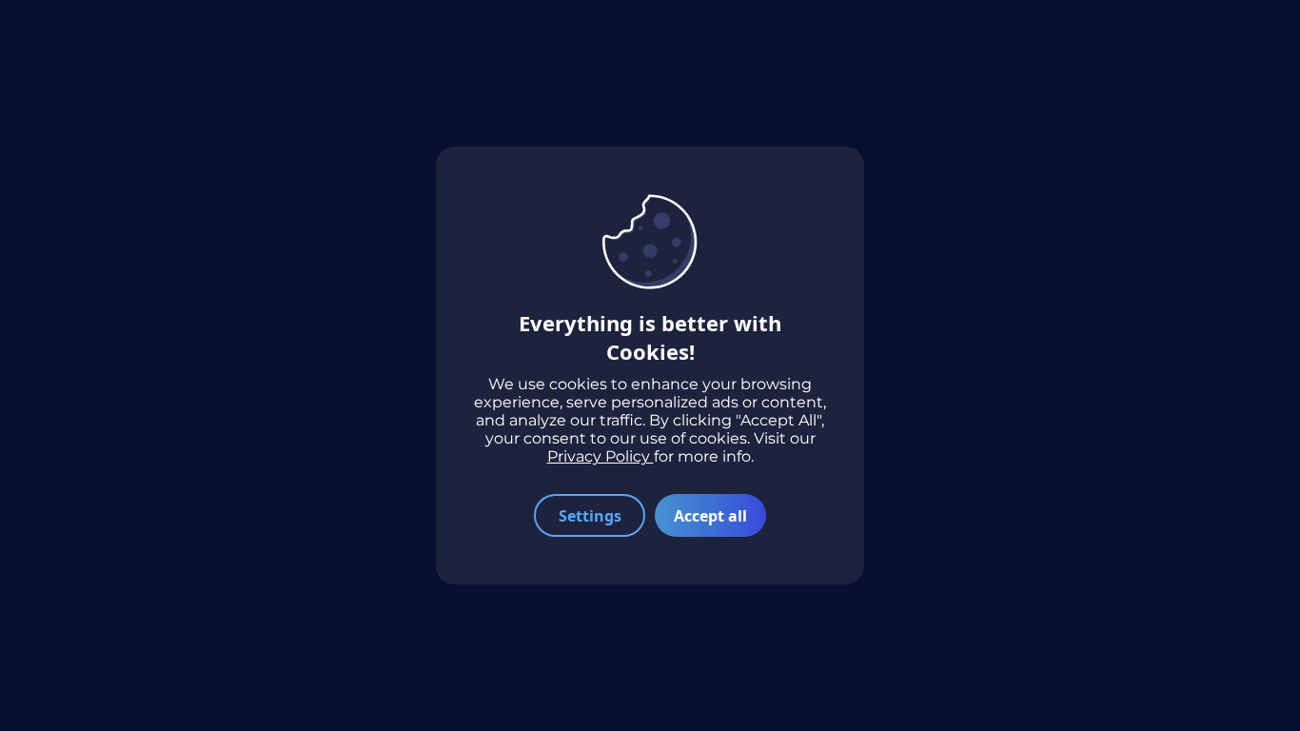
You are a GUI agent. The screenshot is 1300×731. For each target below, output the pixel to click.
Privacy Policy (600, 456)
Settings (590, 515)
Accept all (710, 515)
